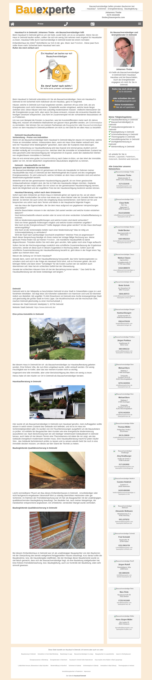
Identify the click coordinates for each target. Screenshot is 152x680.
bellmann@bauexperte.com (124, 521)
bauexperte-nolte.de (124, 217)
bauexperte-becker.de (124, 242)
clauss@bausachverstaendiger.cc (124, 270)
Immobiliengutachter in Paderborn (72, 671)
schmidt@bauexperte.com (124, 547)
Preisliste (79, 43)
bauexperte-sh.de (124, 494)
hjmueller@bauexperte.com (124, 628)
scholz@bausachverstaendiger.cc (124, 296)
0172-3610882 (124, 464)
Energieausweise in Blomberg (39, 660)
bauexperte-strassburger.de (124, 468)
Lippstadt (120, 157)
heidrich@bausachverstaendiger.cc (124, 492)
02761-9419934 (124, 383)
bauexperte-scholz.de (124, 297)
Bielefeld (122, 159)
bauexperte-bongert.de (124, 325)
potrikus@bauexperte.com (124, 351)
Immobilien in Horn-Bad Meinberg (48, 654)
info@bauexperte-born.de (124, 385)
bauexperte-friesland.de (124, 187)
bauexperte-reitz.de (124, 604)
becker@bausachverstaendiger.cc (124, 241)
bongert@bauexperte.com (124, 323)
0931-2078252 (124, 519)
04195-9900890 (124, 490)
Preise (40, 24)
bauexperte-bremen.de (124, 272)
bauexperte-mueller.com (124, 629)
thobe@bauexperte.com (113, 17)
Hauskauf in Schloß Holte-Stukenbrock (81, 660)
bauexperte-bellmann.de (124, 523)
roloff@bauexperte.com (124, 575)
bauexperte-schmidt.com (124, 549)
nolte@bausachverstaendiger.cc (124, 215)
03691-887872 (124, 294)
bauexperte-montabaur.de (124, 353)
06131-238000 (124, 435)
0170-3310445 (113, 15)
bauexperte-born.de (124, 387)
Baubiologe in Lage (66, 654)
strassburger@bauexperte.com (124, 466)
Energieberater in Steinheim (58, 660)
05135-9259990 (124, 213)
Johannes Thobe (113, 12)
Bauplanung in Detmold (28, 654)
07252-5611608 (124, 600)
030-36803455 (124, 573)
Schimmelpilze (95, 123)
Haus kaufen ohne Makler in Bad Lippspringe (108, 660)
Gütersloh (113, 159)
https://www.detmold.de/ (44, 307)
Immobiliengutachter (40, 150)
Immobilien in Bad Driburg (108, 665)
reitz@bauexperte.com (124, 602)
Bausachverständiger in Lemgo (83, 654)
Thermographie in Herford (126, 665)
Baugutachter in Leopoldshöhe (104, 654)
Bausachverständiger (92, 125)
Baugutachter (72, 125)
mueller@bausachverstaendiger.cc (124, 437)
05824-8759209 (124, 321)
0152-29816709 (124, 545)
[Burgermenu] (139, 24)
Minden (112, 157)
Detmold (134, 159)
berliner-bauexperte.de (124, 577)
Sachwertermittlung (48, 158)
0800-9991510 (124, 349)
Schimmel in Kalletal (75, 665)
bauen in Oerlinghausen (123, 654)
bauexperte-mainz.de (124, 439)
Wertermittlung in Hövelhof (59, 665)
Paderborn (130, 157)
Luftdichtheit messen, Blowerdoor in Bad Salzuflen (33, 665)
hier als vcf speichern (125, 107)
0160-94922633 (124, 239)
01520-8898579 (124, 268)
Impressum (87, 671)
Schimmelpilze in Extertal (90, 665)
